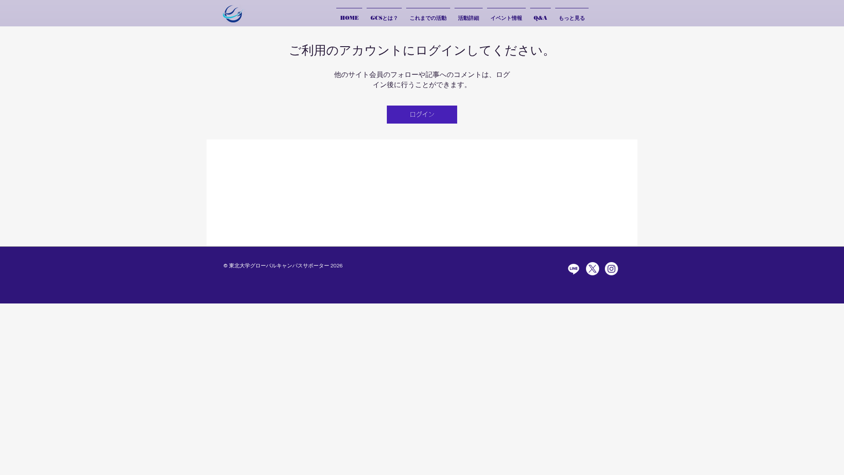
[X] (592, 268)
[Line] (573, 268)
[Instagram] (611, 268)
